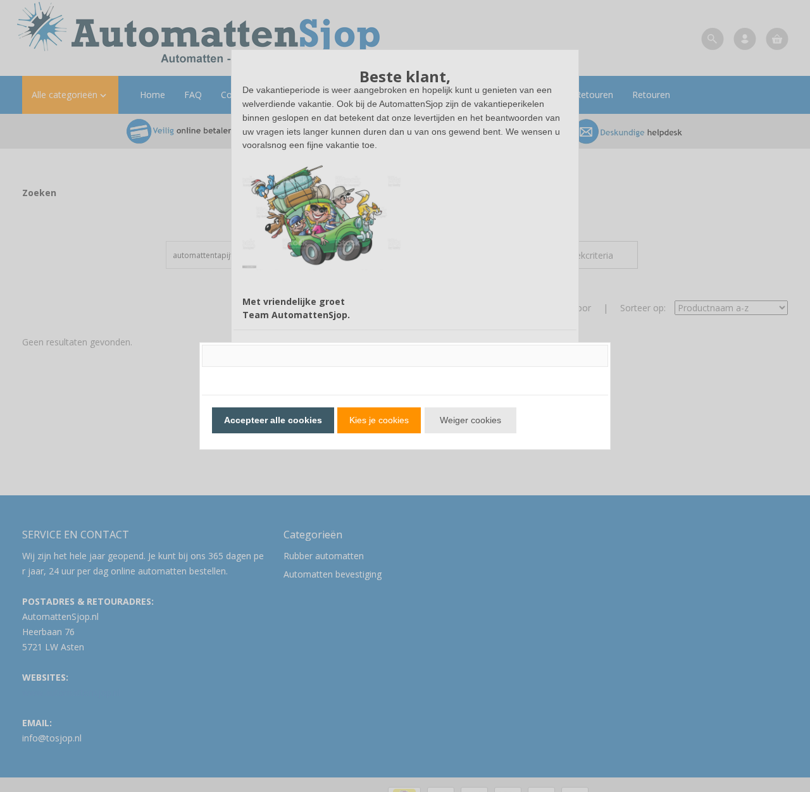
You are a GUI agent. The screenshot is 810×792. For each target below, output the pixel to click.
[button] (273, 420)
